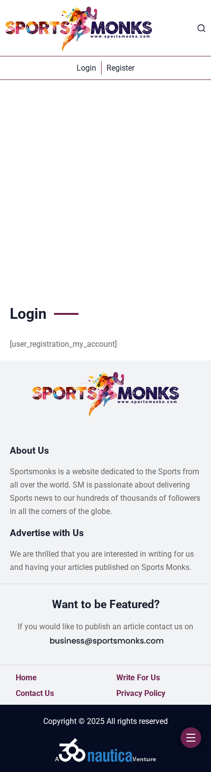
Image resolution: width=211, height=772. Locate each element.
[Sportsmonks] (78, 28)
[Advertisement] (105, 190)
